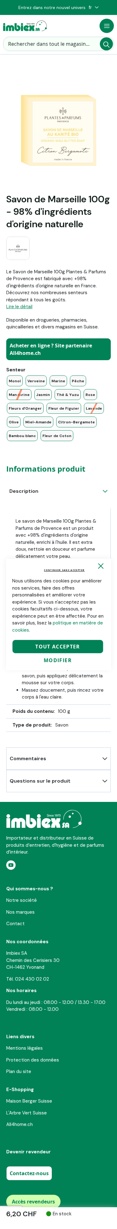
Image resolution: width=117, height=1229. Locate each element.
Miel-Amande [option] (38, 422)
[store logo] (25, 26)
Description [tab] (23, 491)
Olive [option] (14, 422)
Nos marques (20, 912)
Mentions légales (24, 1048)
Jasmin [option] (43, 394)
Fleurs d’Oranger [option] (25, 408)
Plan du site (18, 1071)
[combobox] (58, 44)
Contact (15, 924)
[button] (94, 7)
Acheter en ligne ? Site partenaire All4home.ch (51, 349)
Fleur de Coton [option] (56, 435)
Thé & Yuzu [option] (67, 394)
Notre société (21, 900)
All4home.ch (19, 1124)
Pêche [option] (78, 381)
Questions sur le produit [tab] (40, 781)
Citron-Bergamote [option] (76, 422)
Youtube (11, 865)
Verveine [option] (36, 381)
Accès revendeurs (33, 1201)
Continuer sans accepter (64, 570)
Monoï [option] (15, 381)
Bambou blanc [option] (22, 435)
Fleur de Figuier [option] (63, 408)
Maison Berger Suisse (29, 1101)
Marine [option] (58, 381)
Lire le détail (19, 307)
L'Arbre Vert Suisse (26, 1113)
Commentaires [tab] (28, 758)
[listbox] (58, 408)
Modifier (58, 660)
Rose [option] (90, 394)
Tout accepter (57, 646)
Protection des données (32, 1060)
